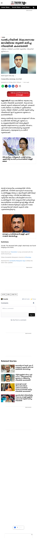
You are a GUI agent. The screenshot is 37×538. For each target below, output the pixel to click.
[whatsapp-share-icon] (2, 87)
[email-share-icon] (16, 87)
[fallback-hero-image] (8, 369)
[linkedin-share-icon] (13, 87)
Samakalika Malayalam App (17, 261)
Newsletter (14, 252)
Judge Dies (14, 294)
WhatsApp (28, 257)
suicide (3, 294)
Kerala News (16, 7)
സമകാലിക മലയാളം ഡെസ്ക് (11, 79)
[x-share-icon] (6, 87)
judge (8, 294)
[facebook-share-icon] (9, 87)
